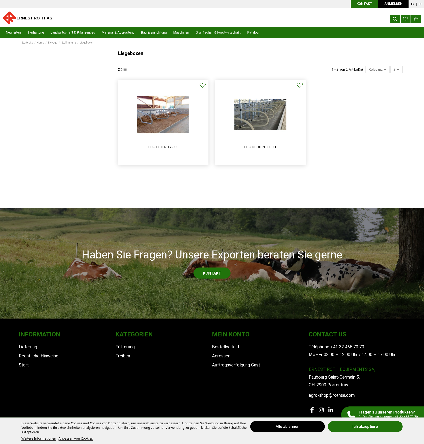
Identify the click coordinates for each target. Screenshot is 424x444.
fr (412, 4)
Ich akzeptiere (365, 426)
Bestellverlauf (225, 346)
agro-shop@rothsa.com (332, 395)
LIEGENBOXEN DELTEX (260, 147)
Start (24, 365)
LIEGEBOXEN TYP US (163, 147)
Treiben (122, 356)
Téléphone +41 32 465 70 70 (336, 346)
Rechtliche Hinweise (38, 356)
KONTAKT (364, 4)
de (420, 4)
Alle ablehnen (287, 426)
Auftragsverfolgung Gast (236, 365)
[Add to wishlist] (202, 85)
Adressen (221, 356)
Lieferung (28, 346)
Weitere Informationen (38, 438)
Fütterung (125, 346)
